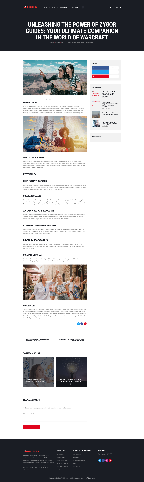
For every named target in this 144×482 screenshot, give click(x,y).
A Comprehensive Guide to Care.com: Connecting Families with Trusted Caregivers (109, 94)
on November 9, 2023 (34, 99)
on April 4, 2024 (106, 97)
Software (63, 42)
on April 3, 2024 (106, 116)
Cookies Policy (61, 457)
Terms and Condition (62, 463)
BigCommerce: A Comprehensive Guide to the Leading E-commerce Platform (110, 104)
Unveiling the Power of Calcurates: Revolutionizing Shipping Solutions (110, 124)
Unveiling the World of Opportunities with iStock (35, 380)
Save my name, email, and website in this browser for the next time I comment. (48, 408)
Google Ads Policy (62, 460)
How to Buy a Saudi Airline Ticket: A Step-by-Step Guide (110, 113)
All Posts (57, 42)
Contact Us (76, 466)
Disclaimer (76, 457)
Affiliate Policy (61, 454)
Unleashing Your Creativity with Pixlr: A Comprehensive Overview (70, 380)
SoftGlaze (88, 478)
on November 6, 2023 (64, 384)
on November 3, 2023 (31, 384)
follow (105, 68)
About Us (75, 463)
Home (52, 42)
